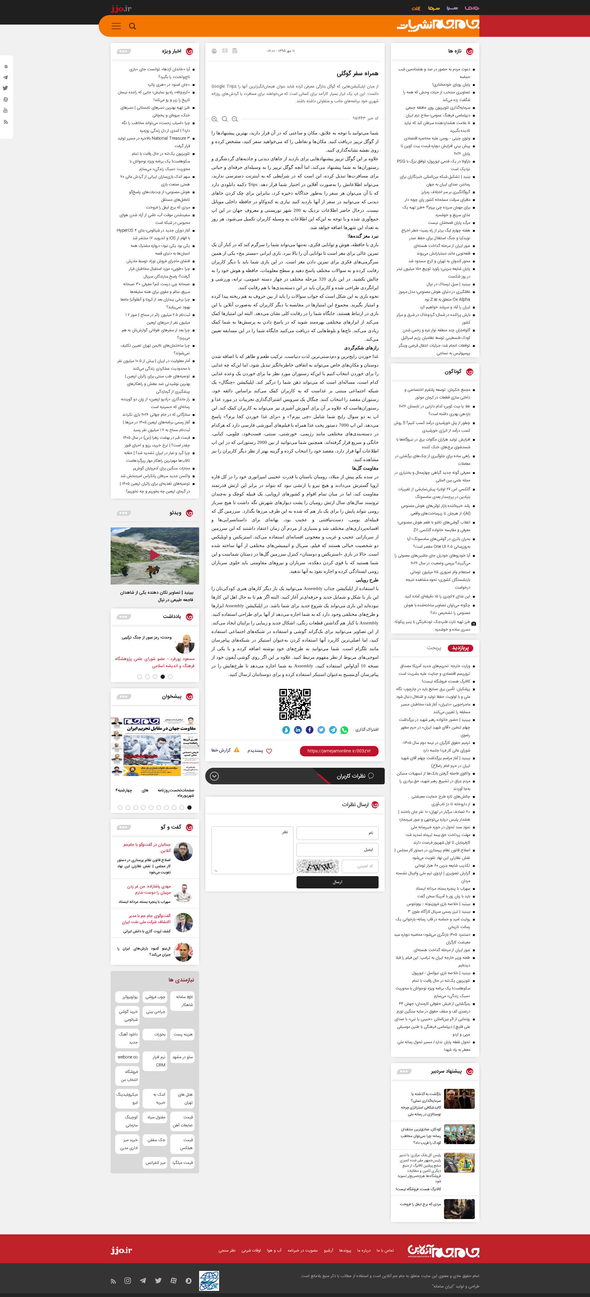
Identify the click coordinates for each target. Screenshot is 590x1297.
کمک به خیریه (159, 1098)
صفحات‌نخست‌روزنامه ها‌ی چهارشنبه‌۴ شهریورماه (155, 793)
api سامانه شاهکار (184, 1001)
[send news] (225, 51)
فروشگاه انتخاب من (129, 1076)
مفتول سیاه (156, 1117)
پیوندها (345, 1250)
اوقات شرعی (251, 1250)
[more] (404, 1071)
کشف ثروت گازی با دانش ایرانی (147, 931)
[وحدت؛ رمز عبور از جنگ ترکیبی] (185, 644)
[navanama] (472, 9)
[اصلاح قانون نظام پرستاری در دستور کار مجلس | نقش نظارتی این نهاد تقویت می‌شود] (183, 859)
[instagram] (6, 67)
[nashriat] (438, 26)
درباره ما (364, 1250)
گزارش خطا (220, 750)
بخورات (159, 1034)
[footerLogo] (443, 1251)
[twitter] (6, 89)
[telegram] (6, 78)
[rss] (6, 123)
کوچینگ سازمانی (131, 1121)
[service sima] (434, 9)
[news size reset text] (225, 120)
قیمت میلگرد (182, 1162)
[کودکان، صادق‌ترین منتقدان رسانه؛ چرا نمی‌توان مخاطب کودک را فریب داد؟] (458, 1135)
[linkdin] (298, 730)
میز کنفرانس (155, 1162)
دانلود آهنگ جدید (128, 1038)
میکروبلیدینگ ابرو (127, 1098)
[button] (170, 677)
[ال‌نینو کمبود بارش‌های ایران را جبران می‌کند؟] (183, 952)
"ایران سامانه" (443, 1286)
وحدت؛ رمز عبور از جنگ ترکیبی (147, 637)
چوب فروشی (155, 997)
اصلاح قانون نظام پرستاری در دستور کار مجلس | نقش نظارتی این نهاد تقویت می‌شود (144, 866)
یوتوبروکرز (130, 997)
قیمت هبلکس (186, 1144)
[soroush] (286, 730)
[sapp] (6, 112)
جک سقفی (156, 1140)
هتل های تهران (185, 1098)
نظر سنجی (226, 1250)
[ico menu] (118, 26)
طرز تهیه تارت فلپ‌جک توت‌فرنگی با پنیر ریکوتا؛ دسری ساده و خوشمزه (432, 626)
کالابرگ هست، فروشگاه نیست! (418, 1189)
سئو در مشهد (182, 1057)
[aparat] (6, 101)
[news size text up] (214, 120)
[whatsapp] (344, 730)
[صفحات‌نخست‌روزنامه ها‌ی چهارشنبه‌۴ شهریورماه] (155, 747)
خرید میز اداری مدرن (129, 1144)
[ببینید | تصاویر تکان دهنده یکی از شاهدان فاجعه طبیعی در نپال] (155, 555)
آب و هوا (274, 1250)
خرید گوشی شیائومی (128, 1015)
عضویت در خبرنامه (303, 1250)
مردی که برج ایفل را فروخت (420, 1204)
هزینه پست (183, 1034)
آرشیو (328, 1250)
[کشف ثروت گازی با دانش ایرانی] (183, 923)
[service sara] (452, 9)
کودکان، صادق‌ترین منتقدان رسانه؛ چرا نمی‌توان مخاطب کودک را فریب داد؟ (421, 1136)
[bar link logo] (121, 9)
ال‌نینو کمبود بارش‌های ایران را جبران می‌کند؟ (144, 952)
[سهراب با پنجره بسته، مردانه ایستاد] (183, 894)
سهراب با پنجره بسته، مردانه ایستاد (145, 902)
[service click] (416, 9)
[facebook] (309, 730)
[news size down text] (235, 120)
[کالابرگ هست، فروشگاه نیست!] (458, 1173)
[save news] (234, 51)
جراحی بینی (155, 1011)
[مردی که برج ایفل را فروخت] (458, 1209)
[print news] (214, 52)
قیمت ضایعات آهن (183, 1121)
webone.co (128, 1057)
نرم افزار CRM (159, 1061)
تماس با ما (385, 1250)
